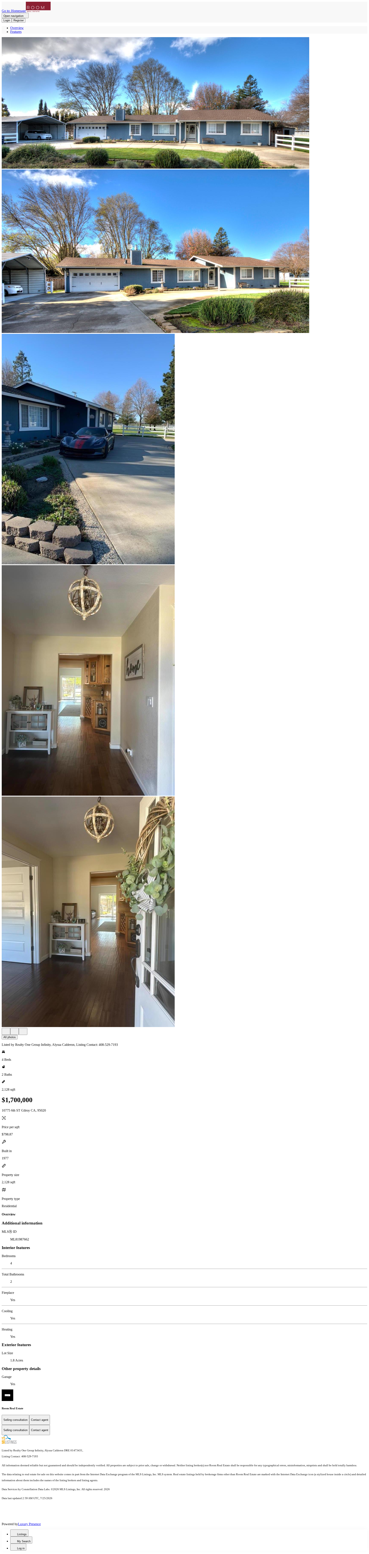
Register (18, 20)
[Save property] (14, 1031)
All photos (9, 1037)
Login (6, 20)
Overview (17, 28)
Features (16, 32)
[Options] (6, 1031)
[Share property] (23, 1031)
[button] (184, 103)
